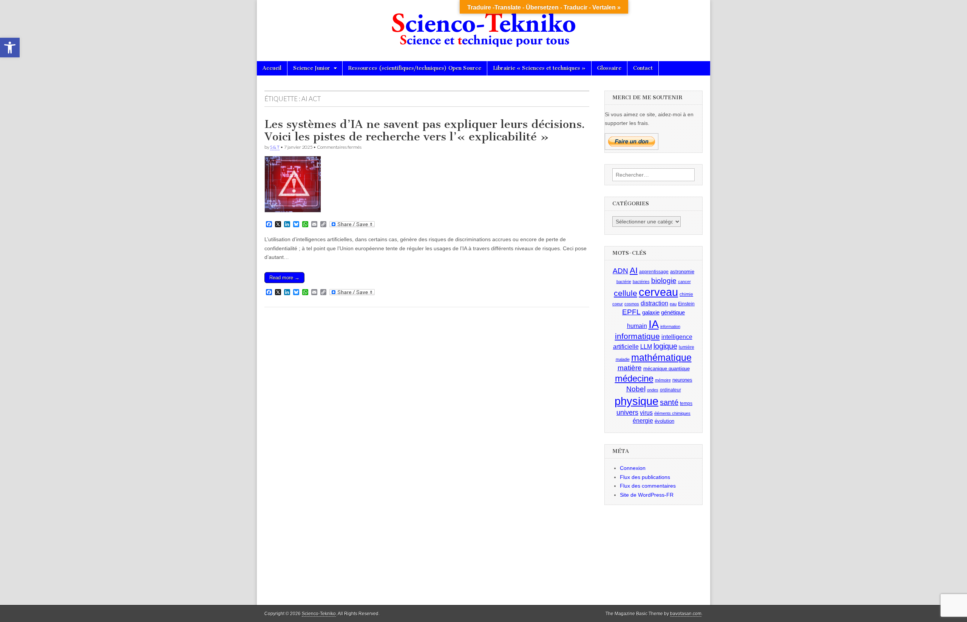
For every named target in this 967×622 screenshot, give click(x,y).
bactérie (623, 281)
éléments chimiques (672, 413)
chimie (686, 294)
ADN (620, 271)
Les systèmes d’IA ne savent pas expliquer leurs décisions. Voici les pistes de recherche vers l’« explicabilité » (424, 130)
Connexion (633, 468)
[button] (10, 47)
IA (654, 324)
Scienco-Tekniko (319, 613)
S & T (275, 147)
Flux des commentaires (648, 486)
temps (686, 403)
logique (665, 346)
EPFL (631, 312)
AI (634, 270)
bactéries (641, 281)
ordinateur (670, 390)
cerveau (658, 292)
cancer (684, 281)
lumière (686, 347)
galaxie (651, 312)
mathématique (661, 357)
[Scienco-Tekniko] (483, 25)
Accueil (272, 68)
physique (636, 401)
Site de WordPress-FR (647, 495)
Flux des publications (645, 477)
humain (637, 326)
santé (669, 402)
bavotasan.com (685, 613)
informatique (637, 336)
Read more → (284, 277)
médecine (634, 378)
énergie (643, 420)
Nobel (636, 389)
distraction (654, 303)
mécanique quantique (666, 368)
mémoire (663, 380)
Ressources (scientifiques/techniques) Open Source (414, 68)
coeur (617, 304)
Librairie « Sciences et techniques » (539, 68)
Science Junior (311, 68)
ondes (652, 390)
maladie (623, 359)
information (670, 326)
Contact (643, 68)
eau (673, 304)
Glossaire (609, 68)
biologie (664, 281)
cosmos (631, 304)
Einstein (686, 303)
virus (646, 413)
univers (627, 412)
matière (630, 368)
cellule (625, 293)
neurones (682, 380)
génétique (673, 312)
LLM (646, 346)
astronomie (682, 271)
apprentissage (654, 271)
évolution (664, 421)
